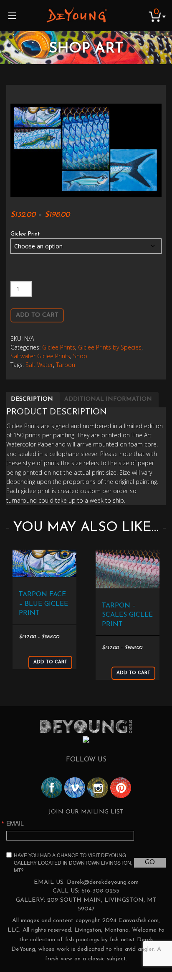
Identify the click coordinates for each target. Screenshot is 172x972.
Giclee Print (25, 234)
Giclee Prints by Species (110, 347)
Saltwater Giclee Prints (40, 356)
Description (32, 399)
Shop (80, 356)
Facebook (51, 787)
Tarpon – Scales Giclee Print (127, 615)
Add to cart (37, 315)
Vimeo (74, 787)
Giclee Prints (58, 347)
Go (150, 862)
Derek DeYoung (77, 14)
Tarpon (65, 365)
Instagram (97, 787)
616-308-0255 (100, 891)
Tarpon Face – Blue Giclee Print (43, 604)
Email (15, 823)
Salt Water (39, 365)
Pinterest (120, 787)
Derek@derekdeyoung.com (103, 882)
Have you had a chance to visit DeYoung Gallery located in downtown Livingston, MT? (73, 862)
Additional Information (108, 399)
